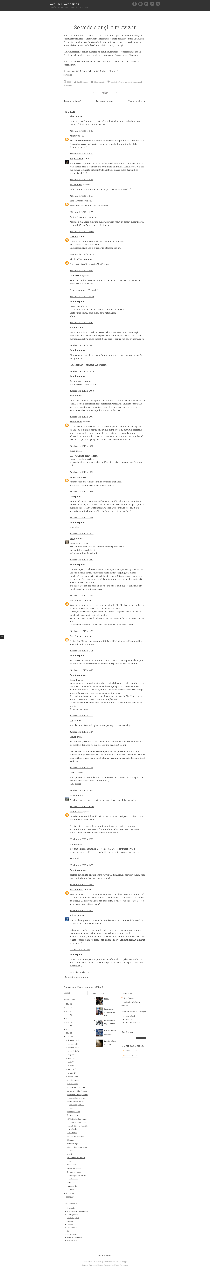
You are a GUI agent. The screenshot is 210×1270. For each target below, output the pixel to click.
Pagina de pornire (104, 101)
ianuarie (71, 1186)
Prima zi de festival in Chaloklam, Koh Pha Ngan (75, 1105)
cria (71, 844)
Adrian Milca (76, 421)
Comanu (70, 1221)
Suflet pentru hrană (74, 1237)
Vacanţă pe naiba (73, 1112)
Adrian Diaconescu (79, 217)
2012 (68, 1029)
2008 (68, 1193)
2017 (67, 1011)
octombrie (72, 1048)
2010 (67, 1037)
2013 (67, 1026)
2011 (67, 1033)
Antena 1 (122, 82)
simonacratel (76, 811)
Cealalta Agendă (73, 1218)
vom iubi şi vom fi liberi (64, 4)
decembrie (72, 1040)
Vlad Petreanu (72, 1241)
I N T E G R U (76, 275)
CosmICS (74, 236)
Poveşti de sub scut (74, 1168)
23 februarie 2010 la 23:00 (82, 296)
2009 (68, 1190)
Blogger (124, 1262)
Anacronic (71, 1208)
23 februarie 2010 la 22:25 (82, 254)
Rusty (72, 538)
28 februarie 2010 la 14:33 (81, 865)
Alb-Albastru (72, 1133)
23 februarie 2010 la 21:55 (81, 212)
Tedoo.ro (128, 1019)
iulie (69, 1058)
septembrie (72, 1051)
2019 (67, 1004)
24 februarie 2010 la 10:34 (81, 491)
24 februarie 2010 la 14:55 (81, 715)
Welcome (70, 1182)
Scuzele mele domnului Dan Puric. (109, 1012)
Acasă (69, 1154)
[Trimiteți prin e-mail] (65, 75)
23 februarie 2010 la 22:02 (82, 231)
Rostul (106, 999)
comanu (74, 477)
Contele (70, 1224)
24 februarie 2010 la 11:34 (81, 517)
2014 (67, 1022)
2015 (67, 1018)
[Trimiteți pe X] (69, 75)
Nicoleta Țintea (77, 259)
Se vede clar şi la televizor (105, 27)
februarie (71, 1077)
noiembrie (72, 1044)
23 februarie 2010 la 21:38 (81, 179)
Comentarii (128, 1056)
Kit (68, 1231)
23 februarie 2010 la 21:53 (81, 196)
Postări (127, 1051)
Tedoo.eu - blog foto (132, 1023)
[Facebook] (135, 3)
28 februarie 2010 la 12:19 (81, 839)
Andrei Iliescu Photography (77, 1211)
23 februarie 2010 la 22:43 (81, 270)
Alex (72, 116)
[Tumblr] (158, 3)
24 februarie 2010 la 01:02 (82, 345)
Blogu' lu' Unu (76, 158)
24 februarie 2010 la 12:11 (81, 559)
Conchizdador (72, 1084)
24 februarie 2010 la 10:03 (82, 417)
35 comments (99, 82)
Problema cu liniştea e (75, 1136)
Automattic (93, 1265)
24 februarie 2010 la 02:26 (82, 371)
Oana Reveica (72, 1234)
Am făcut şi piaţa (73, 1080)
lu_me (72, 795)
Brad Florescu (82, 82)
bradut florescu (132, 82)
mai (69, 1066)
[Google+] (141, 3)
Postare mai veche (137, 101)
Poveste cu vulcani (74, 1172)
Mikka (73, 915)
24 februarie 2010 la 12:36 (81, 595)
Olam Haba (71, 1165)
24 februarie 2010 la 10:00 (82, 391)
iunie (70, 1062)
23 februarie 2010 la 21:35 (81, 153)
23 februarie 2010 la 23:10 (81, 322)
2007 (68, 1197)
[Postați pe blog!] (67, 75)
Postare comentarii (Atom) (90, 987)
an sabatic (114, 82)
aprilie (70, 1069)
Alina (72, 136)
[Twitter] (147, 3)
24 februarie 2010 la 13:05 (81, 631)
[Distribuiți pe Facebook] (71, 75)
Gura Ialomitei (72, 1228)
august (70, 1055)
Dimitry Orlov (72, 1215)
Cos (71, 720)
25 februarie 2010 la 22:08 (82, 806)
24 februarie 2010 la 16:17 (81, 732)
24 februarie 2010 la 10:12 (81, 472)
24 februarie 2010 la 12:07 (82, 533)
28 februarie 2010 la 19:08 (82, 884)
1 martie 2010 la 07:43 (80, 949)
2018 (67, 1008)
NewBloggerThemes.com (119, 1265)
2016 (67, 1015)
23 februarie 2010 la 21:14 (81, 131)
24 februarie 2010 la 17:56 (81, 767)
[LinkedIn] (153, 3)
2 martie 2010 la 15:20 (80, 972)
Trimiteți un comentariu (76, 977)
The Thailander (130, 1016)
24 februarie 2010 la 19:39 (81, 790)
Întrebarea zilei (73, 1115)
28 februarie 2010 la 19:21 (81, 910)
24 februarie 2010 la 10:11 (81, 446)
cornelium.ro (76, 184)
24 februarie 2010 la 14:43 (81, 670)
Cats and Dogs (72, 1144)
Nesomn (70, 1140)
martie (70, 1073)
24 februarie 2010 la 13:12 (81, 650)
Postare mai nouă (72, 101)
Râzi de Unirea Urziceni (76, 1087)
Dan (72, 496)
